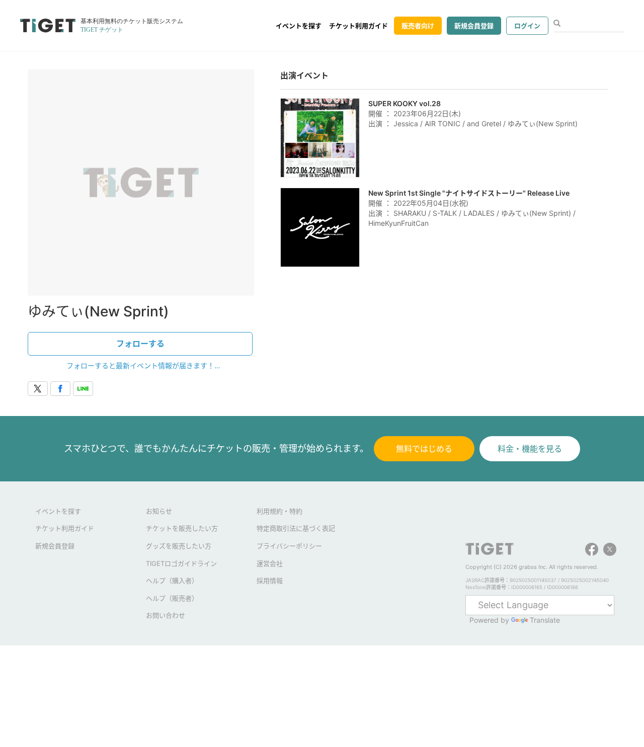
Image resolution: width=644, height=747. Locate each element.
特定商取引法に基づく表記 (296, 528)
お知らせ (159, 511)
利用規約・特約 (279, 511)
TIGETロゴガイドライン (181, 563)
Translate (545, 620)
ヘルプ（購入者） (172, 580)
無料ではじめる (424, 449)
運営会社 (270, 563)
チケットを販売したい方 (182, 528)
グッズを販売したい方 (178, 546)
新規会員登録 (474, 26)
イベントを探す (298, 26)
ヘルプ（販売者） (172, 598)
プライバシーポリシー (289, 546)
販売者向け (417, 26)
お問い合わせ (165, 615)
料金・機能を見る (530, 449)
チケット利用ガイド (358, 26)
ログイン (527, 26)
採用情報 (270, 580)
